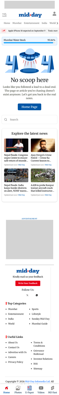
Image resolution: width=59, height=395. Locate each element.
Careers (12, 357)
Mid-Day (21, 165)
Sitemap (38, 368)
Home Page (29, 107)
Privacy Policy (15, 362)
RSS (36, 363)
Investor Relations (43, 358)
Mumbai (12, 309)
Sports (35, 309)
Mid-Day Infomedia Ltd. (37, 381)
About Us (13, 342)
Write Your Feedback (27, 283)
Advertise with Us (17, 352)
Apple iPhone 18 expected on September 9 (26, 31)
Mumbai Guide (40, 323)
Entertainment (16, 314)
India (11, 318)
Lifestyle (36, 314)
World (11, 323)
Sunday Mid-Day (41, 318)
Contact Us (13, 347)
